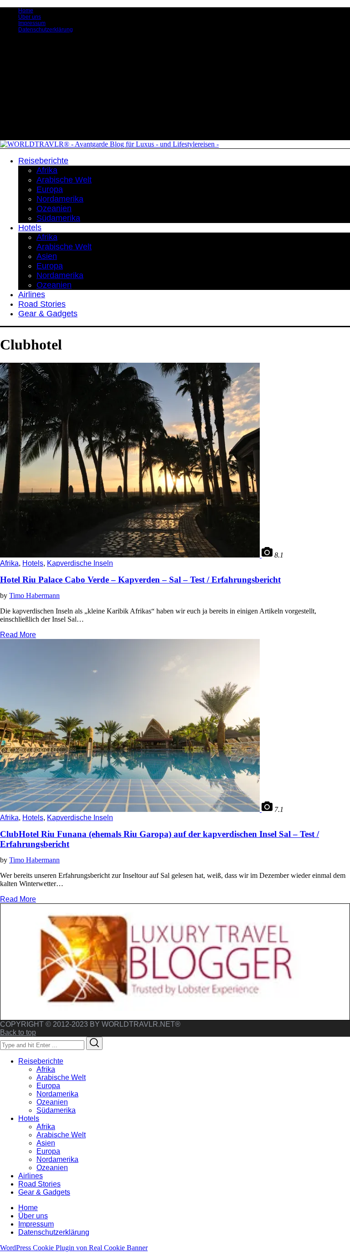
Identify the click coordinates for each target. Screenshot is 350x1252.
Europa (48, 1086)
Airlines (30, 1176)
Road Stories (39, 1184)
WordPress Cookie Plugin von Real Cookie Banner (74, 1248)
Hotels (32, 563)
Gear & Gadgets (44, 1192)
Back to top (18, 1032)
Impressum (32, 23)
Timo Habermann (34, 595)
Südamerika (56, 1110)
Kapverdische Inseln (80, 563)
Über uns (29, 17)
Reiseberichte (40, 1061)
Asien (45, 1143)
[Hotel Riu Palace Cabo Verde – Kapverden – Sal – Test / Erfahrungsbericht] (131, 555)
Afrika (9, 563)
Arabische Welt (61, 1077)
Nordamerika (57, 1094)
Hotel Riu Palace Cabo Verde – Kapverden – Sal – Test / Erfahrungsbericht (140, 579)
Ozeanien (52, 1102)
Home (25, 10)
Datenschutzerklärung (45, 29)
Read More (18, 635)
